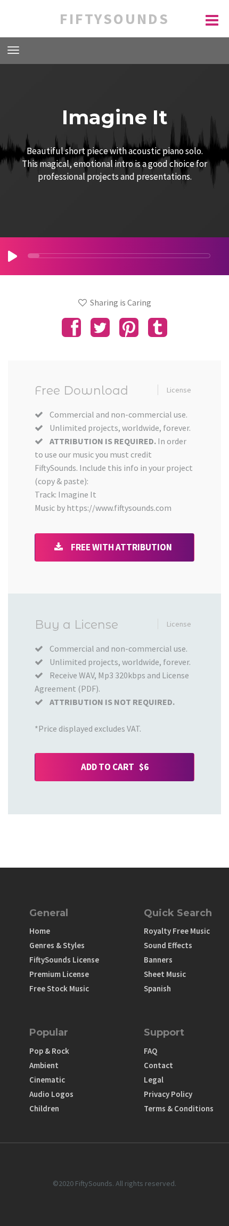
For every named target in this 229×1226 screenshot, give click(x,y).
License (178, 390)
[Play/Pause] (12, 256)
